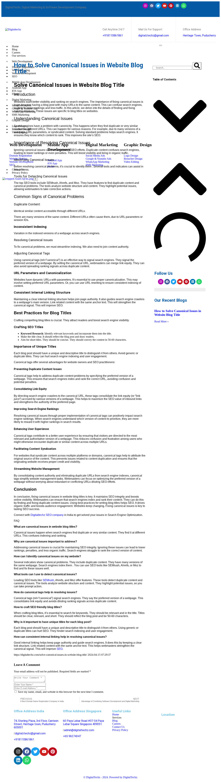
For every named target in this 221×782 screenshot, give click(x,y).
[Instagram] (145, 5)
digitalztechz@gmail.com (153, 35)
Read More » (161, 321)
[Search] (197, 66)
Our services (19, 55)
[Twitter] (158, 5)
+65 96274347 (72, 736)
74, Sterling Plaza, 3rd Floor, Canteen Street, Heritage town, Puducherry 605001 (36, 724)
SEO (60, 648)
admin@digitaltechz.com (79, 730)
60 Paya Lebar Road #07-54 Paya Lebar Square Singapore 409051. (83, 722)
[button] (180, 116)
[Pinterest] (171, 5)
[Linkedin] (177, 5)
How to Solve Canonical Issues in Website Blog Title (177, 313)
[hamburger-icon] (160, 45)
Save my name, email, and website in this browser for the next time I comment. (60, 691)
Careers (16, 52)
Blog (14, 49)
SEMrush (48, 580)
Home (15, 46)
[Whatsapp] (183, 5)
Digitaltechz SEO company (47, 514)
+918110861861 (113, 35)
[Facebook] (152, 5)
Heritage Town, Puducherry (199, 35)
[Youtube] (164, 5)
